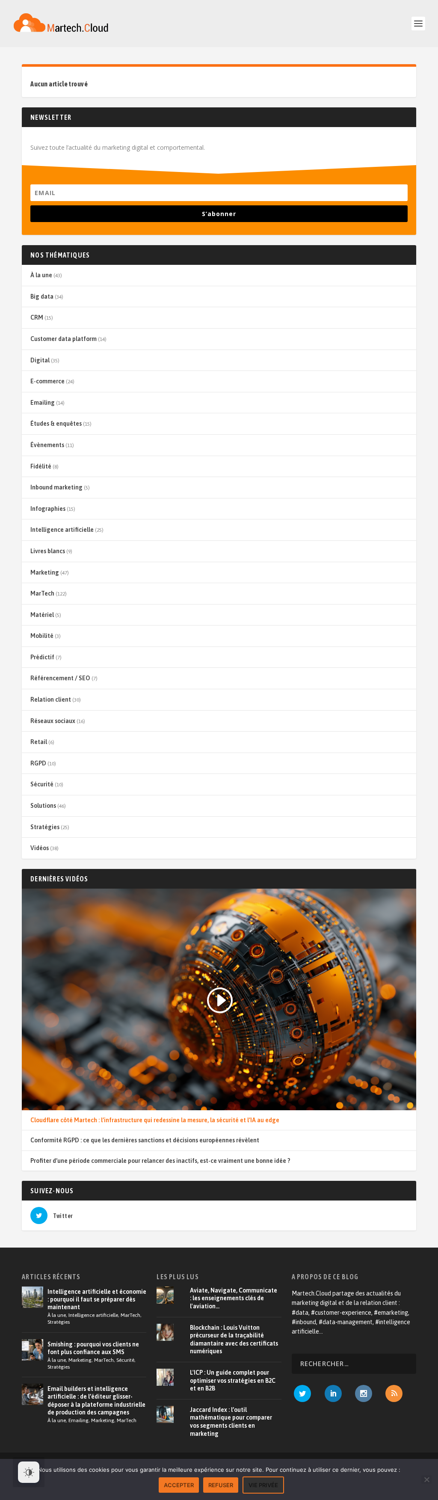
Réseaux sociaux (52, 720)
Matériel (42, 614)
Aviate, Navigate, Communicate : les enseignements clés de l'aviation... (233, 1298)
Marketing (44, 572)
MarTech (42, 593)
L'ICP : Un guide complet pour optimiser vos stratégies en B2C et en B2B (232, 1380)
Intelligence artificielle (62, 529)
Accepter (179, 1485)
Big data (41, 296)
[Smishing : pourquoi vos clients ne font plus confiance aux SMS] (32, 1350)
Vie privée (263, 1485)
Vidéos (39, 848)
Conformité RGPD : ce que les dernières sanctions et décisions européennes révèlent (144, 1140)
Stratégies (44, 827)
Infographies (47, 508)
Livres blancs (47, 551)
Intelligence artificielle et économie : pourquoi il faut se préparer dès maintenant (96, 1299)
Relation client (50, 699)
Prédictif (42, 657)
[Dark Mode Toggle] (28, 1472)
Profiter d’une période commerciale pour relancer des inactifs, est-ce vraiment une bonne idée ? (160, 1160)
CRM (36, 317)
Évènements (47, 445)
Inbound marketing (56, 487)
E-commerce (47, 381)
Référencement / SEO (60, 678)
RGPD (38, 763)
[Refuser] (426, 1479)
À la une (41, 275)
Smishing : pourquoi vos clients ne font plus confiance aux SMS (93, 1348)
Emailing (42, 402)
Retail (38, 741)
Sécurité (41, 784)
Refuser (220, 1485)
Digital (40, 360)
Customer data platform (63, 338)
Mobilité (41, 635)
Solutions (43, 805)
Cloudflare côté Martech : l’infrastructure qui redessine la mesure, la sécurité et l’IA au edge (154, 1120)
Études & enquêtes (56, 423)
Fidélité (40, 466)
